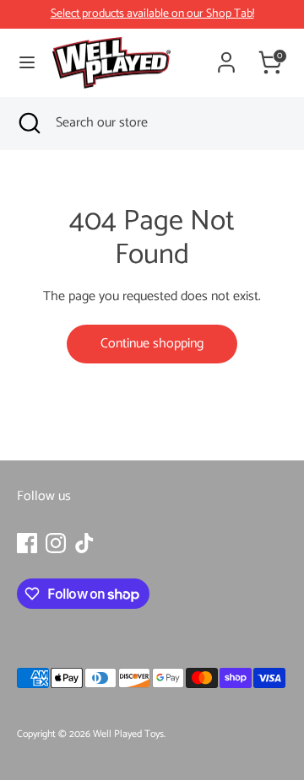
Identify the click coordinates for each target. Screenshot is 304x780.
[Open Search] (28, 123)
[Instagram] (56, 543)
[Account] (226, 56)
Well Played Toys (128, 734)
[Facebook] (27, 543)
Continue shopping (152, 343)
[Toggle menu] (27, 63)
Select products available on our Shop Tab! (152, 14)
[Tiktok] (84, 543)
